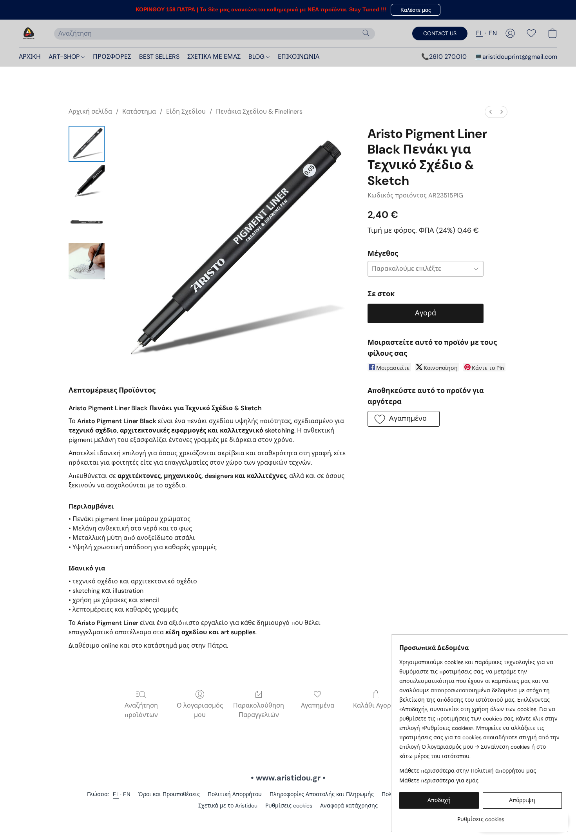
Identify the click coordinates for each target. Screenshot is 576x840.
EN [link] (126, 794)
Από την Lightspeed (288, 818)
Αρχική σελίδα (90, 111)
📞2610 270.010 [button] (444, 56)
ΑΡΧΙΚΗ (30, 56)
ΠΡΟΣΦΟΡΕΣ (112, 56)
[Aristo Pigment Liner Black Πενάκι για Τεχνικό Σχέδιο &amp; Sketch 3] (87, 261)
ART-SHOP (65, 56)
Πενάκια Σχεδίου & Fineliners (259, 111)
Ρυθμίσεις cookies (288, 805)
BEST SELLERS (159, 56)
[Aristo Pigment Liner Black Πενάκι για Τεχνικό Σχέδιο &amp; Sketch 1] (87, 183)
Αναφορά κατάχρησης (349, 805)
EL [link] (116, 794)
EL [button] (479, 33)
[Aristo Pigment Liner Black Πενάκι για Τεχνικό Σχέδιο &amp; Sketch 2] (87, 222)
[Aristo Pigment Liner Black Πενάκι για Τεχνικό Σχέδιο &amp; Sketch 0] (87, 144)
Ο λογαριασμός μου (200, 710)
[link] (480, 816)
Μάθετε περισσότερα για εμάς (438, 780)
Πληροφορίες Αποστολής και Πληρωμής (322, 794)
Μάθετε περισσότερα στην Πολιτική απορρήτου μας (467, 770)
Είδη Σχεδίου (186, 111)
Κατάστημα (139, 111)
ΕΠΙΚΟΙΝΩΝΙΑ (298, 56)
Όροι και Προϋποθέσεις (169, 794)
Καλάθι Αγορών (376, 705)
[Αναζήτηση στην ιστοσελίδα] (366, 32)
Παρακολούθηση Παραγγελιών (258, 710)
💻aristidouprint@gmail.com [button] (516, 56)
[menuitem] (490, 112)
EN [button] (493, 33)
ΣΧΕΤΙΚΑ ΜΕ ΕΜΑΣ (214, 56)
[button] (415, 10)
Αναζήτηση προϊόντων (141, 710)
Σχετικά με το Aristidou (227, 805)
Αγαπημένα (317, 705)
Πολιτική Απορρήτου (235, 794)
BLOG (257, 56)
